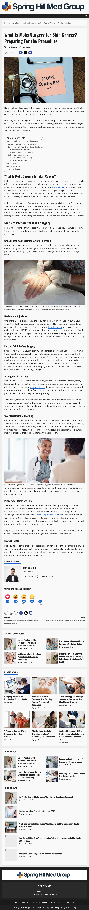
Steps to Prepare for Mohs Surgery (21, 144)
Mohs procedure (59, 187)
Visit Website (30, 576)
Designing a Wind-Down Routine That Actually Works (15, 698)
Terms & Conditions (41, 902)
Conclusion (11, 163)
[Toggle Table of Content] (42, 138)
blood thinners (55, 327)
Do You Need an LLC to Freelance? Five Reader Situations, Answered (10, 644)
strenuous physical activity (48, 514)
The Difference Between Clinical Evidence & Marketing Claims (52, 644)
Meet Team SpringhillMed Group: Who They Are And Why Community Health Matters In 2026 (11, 827)
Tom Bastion (12, 47)
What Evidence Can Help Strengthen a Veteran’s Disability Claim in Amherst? (43, 734)
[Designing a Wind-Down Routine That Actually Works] (17, 685)
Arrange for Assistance (20, 155)
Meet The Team (57, 902)
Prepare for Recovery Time (21, 160)
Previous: (21, 620)
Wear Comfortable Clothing (22, 158)
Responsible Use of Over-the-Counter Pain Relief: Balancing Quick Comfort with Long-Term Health (52, 658)
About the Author (14, 166)
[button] (6, 52)
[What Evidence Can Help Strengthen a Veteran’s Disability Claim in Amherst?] (44, 719)
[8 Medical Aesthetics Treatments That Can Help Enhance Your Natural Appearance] (44, 685)
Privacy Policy (26, 902)
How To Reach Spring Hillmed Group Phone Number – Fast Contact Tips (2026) (10, 776)
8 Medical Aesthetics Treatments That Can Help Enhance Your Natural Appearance (42, 700)
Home (16, 902)
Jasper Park (9, 702)
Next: (65, 619)
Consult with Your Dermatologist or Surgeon (28, 147)
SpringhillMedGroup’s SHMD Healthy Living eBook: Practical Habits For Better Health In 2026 (71, 735)
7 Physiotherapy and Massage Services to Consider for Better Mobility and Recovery (71, 699)
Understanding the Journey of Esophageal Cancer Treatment (52, 762)
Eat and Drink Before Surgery (22, 152)
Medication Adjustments (21, 150)
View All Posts (47, 576)
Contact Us (69, 902)
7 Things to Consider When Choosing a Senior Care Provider (15, 734)
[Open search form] (86, 16)
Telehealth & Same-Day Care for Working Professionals (11, 855)
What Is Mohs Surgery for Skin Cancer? (23, 141)
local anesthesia (37, 387)
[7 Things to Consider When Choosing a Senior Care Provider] (17, 719)
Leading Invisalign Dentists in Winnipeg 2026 (11, 812)
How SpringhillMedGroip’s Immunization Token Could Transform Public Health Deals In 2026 (11, 841)
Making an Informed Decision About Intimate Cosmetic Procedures (10, 658)
